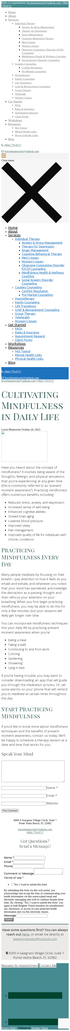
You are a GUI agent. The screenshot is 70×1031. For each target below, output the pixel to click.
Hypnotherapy (22, 75)
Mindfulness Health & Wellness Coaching (44, 56)
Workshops (15, 120)
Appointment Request (26, 112)
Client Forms (22, 116)
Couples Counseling (25, 64)
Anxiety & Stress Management (38, 27)
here (25, 934)
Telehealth (20, 94)
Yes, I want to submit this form (30, 884)
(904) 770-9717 (12, 145)
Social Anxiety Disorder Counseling (41, 60)
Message (10, 916)
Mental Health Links (26, 131)
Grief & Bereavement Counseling (32, 86)
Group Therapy (23, 90)
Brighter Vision (39, 1028)
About (12, 16)
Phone (8, 866)
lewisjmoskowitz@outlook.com (22, 151)
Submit (8, 919)
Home (12, 12)
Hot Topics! (21, 127)
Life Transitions (23, 82)
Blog (11, 139)
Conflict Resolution (32, 67)
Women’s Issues (30, 46)
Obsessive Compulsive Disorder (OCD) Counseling (43, 267)
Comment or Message (19, 873)
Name (50, 787)
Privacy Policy (9, 1028)
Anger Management (32, 34)
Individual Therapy (25, 23)
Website (52, 803)
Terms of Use (14, 878)
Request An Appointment (19, 965)
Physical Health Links (26, 135)
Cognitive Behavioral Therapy (38, 38)
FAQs (18, 105)
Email (50, 795)
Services (13, 19)
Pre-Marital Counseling (34, 71)
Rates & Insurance (24, 109)
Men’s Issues (28, 42)
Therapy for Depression (34, 31)
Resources (14, 124)
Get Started (15, 101)
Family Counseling (25, 79)
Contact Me (47, 965)
